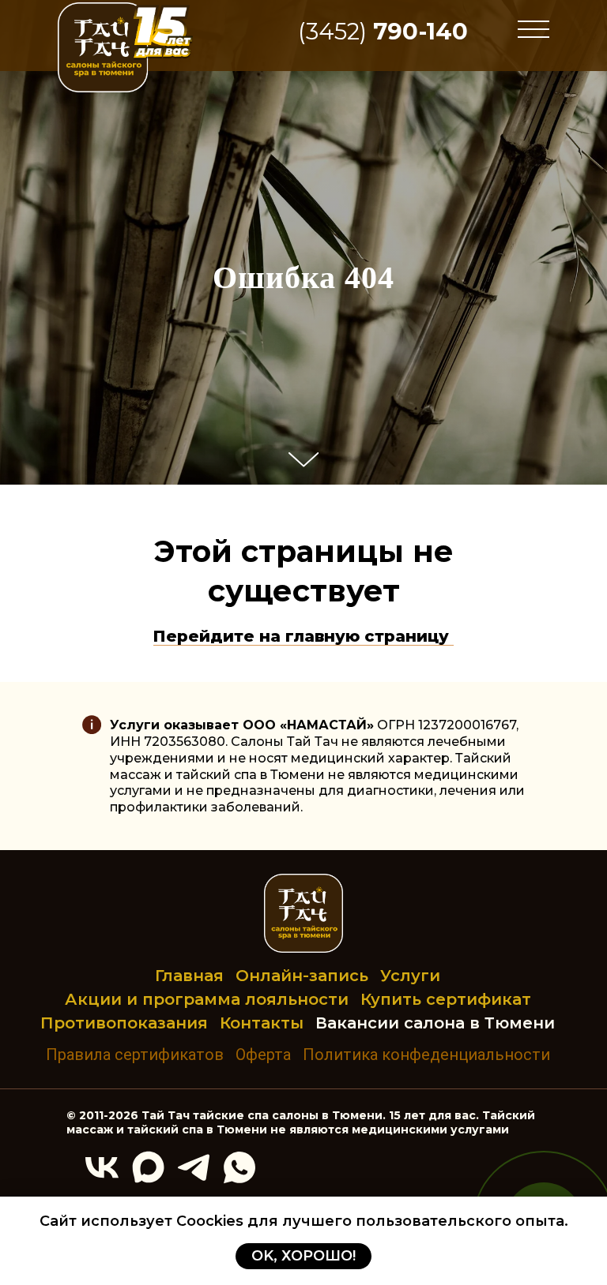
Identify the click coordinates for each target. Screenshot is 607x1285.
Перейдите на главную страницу (303, 922)
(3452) (383, 31)
